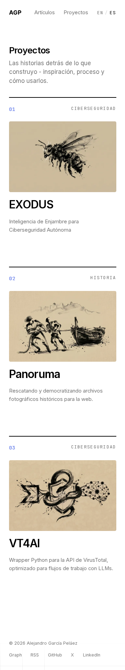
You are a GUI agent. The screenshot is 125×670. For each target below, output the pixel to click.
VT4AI (24, 543)
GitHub (55, 655)
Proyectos (76, 12)
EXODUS (31, 204)
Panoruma (34, 374)
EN (100, 13)
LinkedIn (91, 655)
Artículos (44, 12)
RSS (35, 655)
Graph (15, 655)
